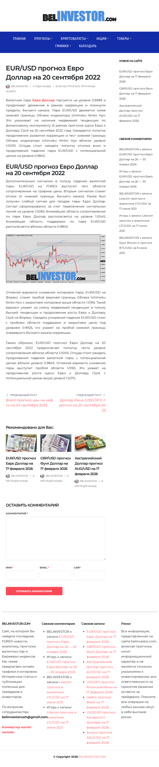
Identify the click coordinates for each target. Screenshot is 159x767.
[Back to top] (155, 763)
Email (44, 567)
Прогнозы (42, 38)
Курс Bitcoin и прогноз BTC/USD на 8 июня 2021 (135, 248)
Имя (9, 567)
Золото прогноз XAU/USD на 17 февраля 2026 (99, 737)
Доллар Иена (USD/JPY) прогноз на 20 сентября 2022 (82, 405)
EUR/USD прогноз (68, 86)
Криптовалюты (73, 38)
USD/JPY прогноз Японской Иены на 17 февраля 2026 (101, 687)
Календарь (87, 46)
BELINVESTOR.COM (92, 756)
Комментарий (17, 513)
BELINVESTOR (19, 86)
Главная (19, 38)
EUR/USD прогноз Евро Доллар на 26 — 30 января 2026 (136, 159)
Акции (101, 38)
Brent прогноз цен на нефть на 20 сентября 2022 (29, 402)
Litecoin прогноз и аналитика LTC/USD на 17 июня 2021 (135, 203)
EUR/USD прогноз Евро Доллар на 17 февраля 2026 (21, 463)
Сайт (77, 567)
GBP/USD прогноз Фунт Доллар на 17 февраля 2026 (55, 463)
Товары (123, 38)
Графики (61, 46)
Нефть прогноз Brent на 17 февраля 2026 (98, 702)
